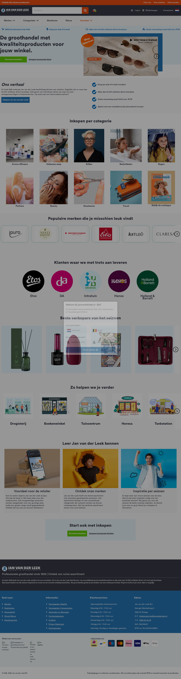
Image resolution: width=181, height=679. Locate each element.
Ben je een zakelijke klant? (75, 348)
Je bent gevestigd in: (73, 336)
